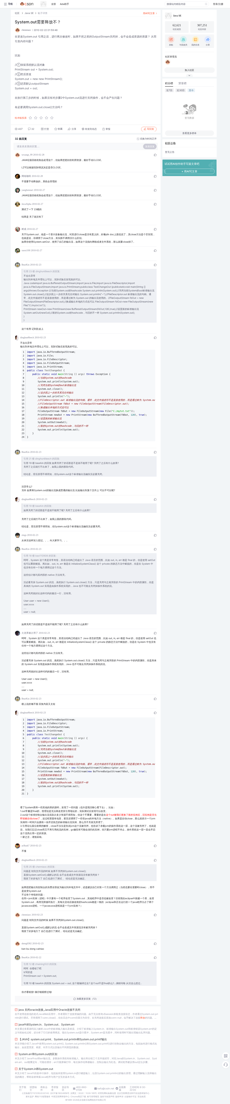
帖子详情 (42, 13)
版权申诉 (119, 1096)
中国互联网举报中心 (60, 1096)
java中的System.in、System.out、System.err (47, 1024)
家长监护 (30, 1096)
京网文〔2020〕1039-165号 (83, 1093)
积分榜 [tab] (169, 83)
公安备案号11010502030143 (35, 1093)
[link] (17, 13)
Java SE (29, 13)
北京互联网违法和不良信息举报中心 (133, 1093)
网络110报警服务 (42, 1096)
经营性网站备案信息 (107, 1093)
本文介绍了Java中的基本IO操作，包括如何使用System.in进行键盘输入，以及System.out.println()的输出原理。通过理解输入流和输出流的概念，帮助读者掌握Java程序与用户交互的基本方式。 (86, 1075)
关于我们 (22, 1088)
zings (24, 535)
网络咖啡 (26, 176)
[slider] (42, 118)
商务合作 (43, 1088)
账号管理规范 (93, 1096)
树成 (24, 229)
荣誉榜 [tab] (182, 83)
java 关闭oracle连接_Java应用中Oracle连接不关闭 (49, 1009)
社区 (17, 13)
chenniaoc (26, 914)
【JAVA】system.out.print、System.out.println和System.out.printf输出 (63, 1039)
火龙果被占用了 (30, 633)
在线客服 (122, 1088)
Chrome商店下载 (78, 1096)
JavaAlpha (26, 204)
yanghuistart (27, 190)
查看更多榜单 (189, 133)
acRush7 (25, 845)
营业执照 (142, 1096)
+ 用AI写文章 (189, 171)
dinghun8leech (27, 337)
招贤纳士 (33, 1088)
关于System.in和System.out (36, 1069)
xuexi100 (26, 250)
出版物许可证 (130, 1096)
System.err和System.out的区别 (38, 1054)
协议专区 (65, 1088)
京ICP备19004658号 (59, 1093)
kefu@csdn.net (105, 1088)
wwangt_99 (27, 155)
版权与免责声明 (107, 1096)
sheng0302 (27, 943)
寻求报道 (54, 1088)
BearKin (25, 264)
